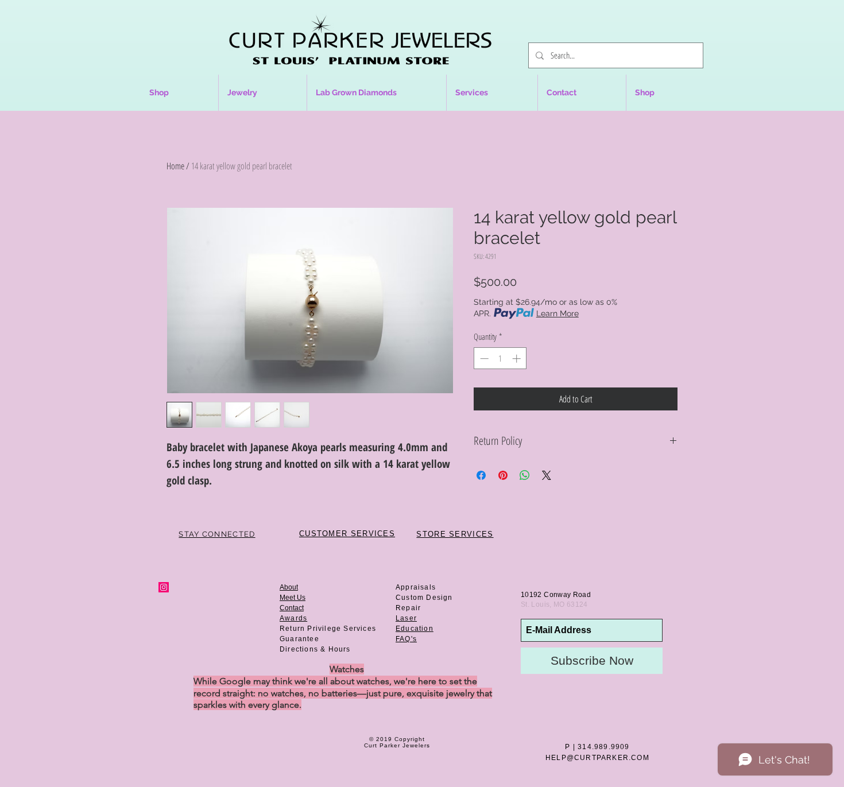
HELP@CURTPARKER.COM (597, 758)
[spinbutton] (500, 358)
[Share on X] (546, 475)
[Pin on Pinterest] (503, 475)
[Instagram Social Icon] (163, 587)
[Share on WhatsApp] (525, 475)
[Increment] (517, 358)
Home (175, 166)
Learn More (557, 313)
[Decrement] (483, 358)
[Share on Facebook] (481, 475)
